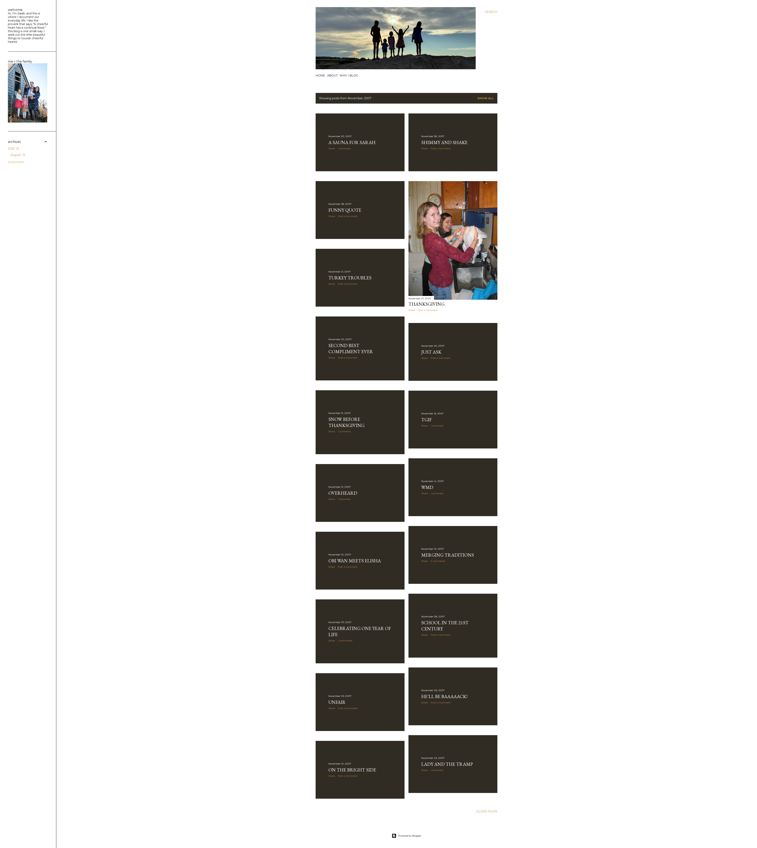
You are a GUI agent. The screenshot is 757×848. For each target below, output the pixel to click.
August (17, 155)
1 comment (344, 148)
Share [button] (331, 148)
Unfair (337, 702)
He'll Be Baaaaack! (444, 696)
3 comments (438, 561)
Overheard (342, 493)
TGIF (426, 420)
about (332, 75)
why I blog (349, 75)
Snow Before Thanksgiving (346, 422)
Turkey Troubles (349, 278)
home (320, 75)
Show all (485, 98)
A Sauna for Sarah (352, 142)
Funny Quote (344, 210)
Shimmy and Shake (444, 142)
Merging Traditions (447, 555)
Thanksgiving (426, 304)
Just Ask (431, 352)
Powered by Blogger (409, 835)
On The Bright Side (352, 770)
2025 (13, 148)
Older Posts (486, 811)
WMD (427, 487)
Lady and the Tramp (447, 764)
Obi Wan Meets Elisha (354, 561)
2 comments (345, 640)
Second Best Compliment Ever (350, 348)
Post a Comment (440, 148)
